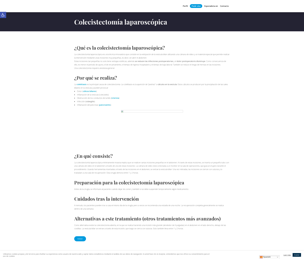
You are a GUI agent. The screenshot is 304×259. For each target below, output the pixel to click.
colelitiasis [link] (81, 84)
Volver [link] (80, 239)
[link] (3, 15)
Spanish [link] (267, 257)
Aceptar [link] (297, 255)
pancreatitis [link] (105, 105)
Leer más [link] (287, 255)
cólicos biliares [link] (89, 91)
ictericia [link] (115, 98)
